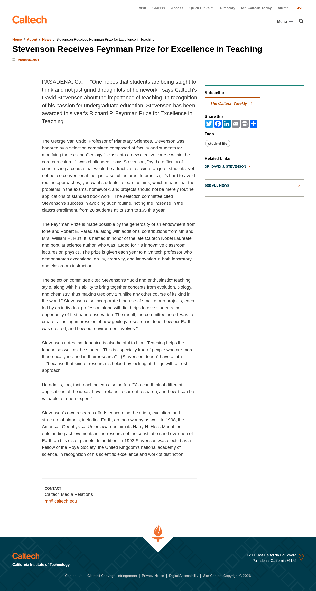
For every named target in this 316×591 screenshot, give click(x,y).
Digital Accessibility (183, 576)
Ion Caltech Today (256, 8)
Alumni (284, 8)
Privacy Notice (153, 576)
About (32, 39)
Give (300, 8)
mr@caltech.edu (61, 501)
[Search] (301, 21)
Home (17, 39)
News (46, 39)
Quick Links (200, 8)
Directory (227, 8)
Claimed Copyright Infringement (112, 576)
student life (217, 143)
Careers (158, 8)
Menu (282, 21)
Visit (142, 8)
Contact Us (73, 576)
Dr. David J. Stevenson (226, 166)
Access (177, 8)
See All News (217, 185)
